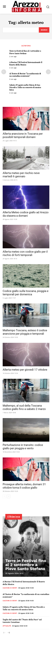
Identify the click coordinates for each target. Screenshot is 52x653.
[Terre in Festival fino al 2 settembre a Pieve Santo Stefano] (26, 546)
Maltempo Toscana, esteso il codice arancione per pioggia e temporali (25, 332)
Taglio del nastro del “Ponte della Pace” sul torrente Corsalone (22, 620)
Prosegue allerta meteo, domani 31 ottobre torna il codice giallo (24, 486)
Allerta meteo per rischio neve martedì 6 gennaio (21, 174)
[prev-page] (3, 71)
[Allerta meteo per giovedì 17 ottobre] (26, 354)
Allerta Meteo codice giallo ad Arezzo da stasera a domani (26, 214)
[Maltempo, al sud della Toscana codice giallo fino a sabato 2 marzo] (26, 390)
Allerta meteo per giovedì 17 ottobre (25, 369)
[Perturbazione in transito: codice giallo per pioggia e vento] (26, 430)
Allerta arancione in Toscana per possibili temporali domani (23, 135)
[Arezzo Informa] (26, 6)
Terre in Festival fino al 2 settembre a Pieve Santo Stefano (25, 52)
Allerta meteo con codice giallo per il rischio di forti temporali (25, 253)
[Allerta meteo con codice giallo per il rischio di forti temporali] (26, 236)
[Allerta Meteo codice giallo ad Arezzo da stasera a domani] (26, 197)
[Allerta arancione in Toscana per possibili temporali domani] (26, 118)
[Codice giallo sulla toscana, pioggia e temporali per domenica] (26, 276)
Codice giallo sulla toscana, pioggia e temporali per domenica (25, 292)
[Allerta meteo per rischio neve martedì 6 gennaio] (26, 158)
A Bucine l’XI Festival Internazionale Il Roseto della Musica (25, 63)
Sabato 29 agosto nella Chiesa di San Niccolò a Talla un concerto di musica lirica (25, 87)
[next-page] (48, 71)
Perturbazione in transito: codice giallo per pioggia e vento (23, 446)
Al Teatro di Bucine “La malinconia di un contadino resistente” (25, 74)
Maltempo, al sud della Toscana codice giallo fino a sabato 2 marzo (25, 407)
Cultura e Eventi (10, 588)
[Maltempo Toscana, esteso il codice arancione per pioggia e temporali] (26, 315)
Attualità (7, 626)
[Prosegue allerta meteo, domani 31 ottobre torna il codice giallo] (26, 469)
